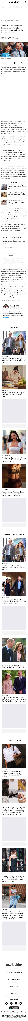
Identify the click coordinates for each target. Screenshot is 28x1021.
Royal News (4, 21)
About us (14, 993)
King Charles (13, 69)
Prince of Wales (22, 228)
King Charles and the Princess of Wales (14, 121)
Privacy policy (14, 986)
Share (5, 62)
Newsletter (24, 62)
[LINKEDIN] (15, 307)
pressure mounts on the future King (14, 208)
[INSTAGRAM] (13, 307)
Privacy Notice (19, 259)
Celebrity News (13, 20)
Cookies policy (14, 990)
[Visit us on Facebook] (16, 1003)
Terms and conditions (14, 979)
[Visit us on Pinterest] (21, 1003)
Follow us (17, 62)
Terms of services (17, 258)
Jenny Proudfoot (10, 37)
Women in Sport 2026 (14, 7)
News (16, 38)
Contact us (14, 976)
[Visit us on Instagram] (11, 1003)
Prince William (8, 145)
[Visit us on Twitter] (6, 1003)
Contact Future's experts (14, 972)
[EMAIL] (18, 307)
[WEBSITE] (17, 307)
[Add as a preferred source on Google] (14, 1007)
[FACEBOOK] (11, 307)
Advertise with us (14, 983)
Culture (3, 20)
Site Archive (14, 969)
